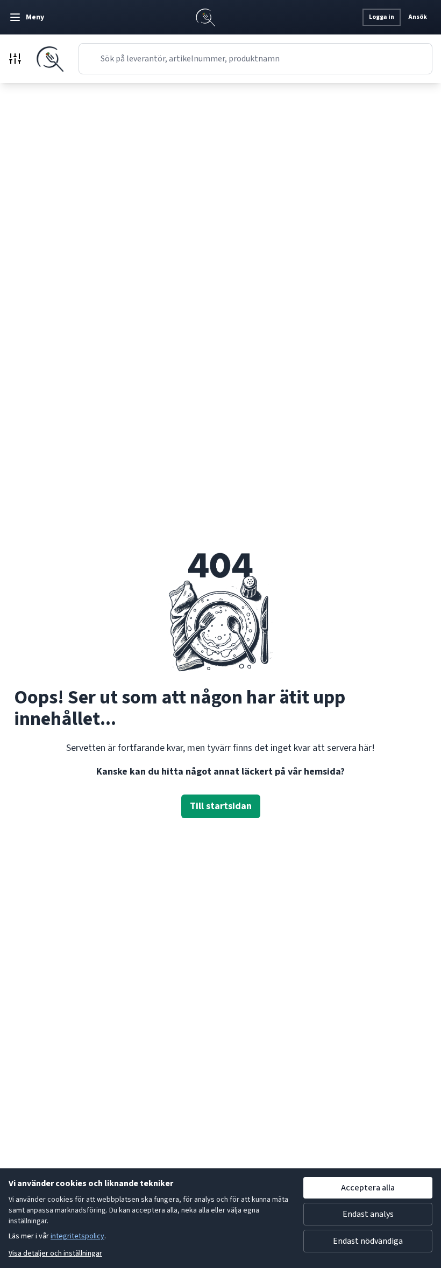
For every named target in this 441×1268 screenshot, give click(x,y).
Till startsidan (221, 806)
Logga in (381, 17)
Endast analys (368, 1214)
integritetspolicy (77, 1236)
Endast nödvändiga (368, 1241)
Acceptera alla (368, 1188)
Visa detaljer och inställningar (55, 1253)
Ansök (417, 17)
